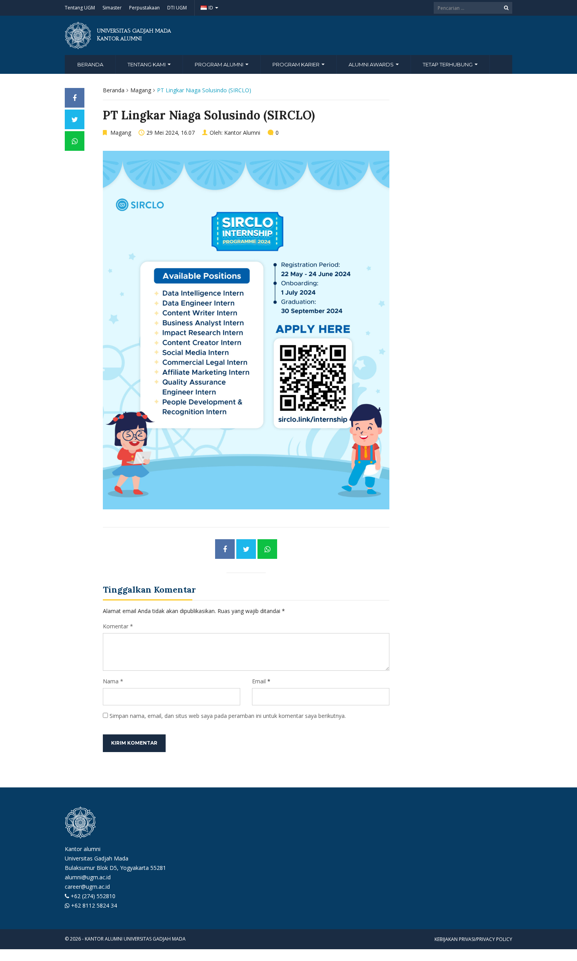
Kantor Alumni (242, 132)
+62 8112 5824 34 (94, 905)
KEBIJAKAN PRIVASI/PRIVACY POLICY (473, 939)
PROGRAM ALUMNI (220, 64)
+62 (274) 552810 (93, 896)
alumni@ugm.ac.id (88, 877)
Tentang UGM (80, 7)
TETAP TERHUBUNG (448, 64)
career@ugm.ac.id (87, 886)
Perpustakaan (144, 7)
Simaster (112, 7)
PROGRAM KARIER (296, 64)
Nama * (113, 681)
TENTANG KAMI (147, 64)
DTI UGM (177, 7)
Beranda (90, 64)
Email (259, 681)
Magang (140, 90)
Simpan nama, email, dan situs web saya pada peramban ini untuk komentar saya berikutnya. (228, 715)
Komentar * (118, 626)
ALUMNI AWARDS (372, 64)
